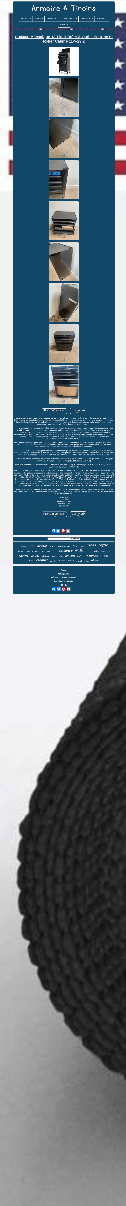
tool (43, 551)
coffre (103, 545)
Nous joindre (63, 574)
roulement (88, 552)
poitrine (20, 551)
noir (75, 545)
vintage (45, 556)
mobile (52, 561)
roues (82, 546)
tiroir (104, 555)
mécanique (105, 551)
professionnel (64, 546)
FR (66, 585)
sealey (96, 551)
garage (35, 555)
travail (79, 561)
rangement (67, 555)
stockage (42, 545)
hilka (48, 551)
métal (32, 546)
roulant (54, 556)
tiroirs (91, 545)
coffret (86, 561)
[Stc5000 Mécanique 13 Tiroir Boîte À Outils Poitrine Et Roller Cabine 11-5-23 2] (64, 61)
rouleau (92, 555)
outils (80, 555)
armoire (65, 550)
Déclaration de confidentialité (63, 577)
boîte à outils (23, 546)
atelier (95, 560)
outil (79, 550)
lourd (54, 552)
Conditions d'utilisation (64, 581)
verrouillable (66, 561)
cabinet (42, 560)
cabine (28, 551)
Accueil (64, 570)
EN (62, 585)
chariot (23, 555)
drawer (36, 551)
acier (31, 560)
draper (53, 546)
